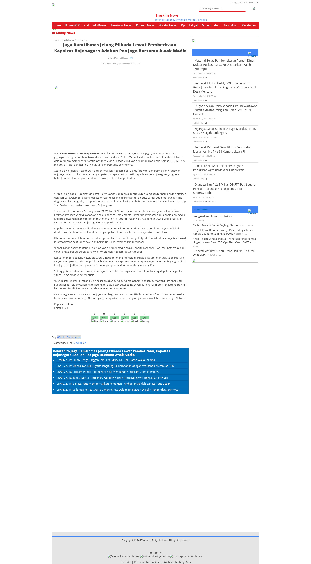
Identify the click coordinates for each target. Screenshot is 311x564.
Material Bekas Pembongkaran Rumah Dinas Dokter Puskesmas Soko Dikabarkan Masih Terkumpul (224, 65)
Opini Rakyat (189, 25)
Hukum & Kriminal (77, 25)
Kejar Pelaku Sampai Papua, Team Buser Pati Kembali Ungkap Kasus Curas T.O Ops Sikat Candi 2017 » (225, 240)
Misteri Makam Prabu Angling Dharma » (217, 225)
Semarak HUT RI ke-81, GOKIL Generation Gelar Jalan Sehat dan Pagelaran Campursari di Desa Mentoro (224, 87)
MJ (131, 58)
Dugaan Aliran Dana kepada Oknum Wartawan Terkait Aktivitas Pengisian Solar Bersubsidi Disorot (225, 110)
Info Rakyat (99, 25)
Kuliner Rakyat (146, 25)
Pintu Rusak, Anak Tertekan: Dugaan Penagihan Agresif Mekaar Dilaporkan (218, 168)
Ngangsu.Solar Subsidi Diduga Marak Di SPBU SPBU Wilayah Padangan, (224, 131)
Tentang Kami (183, 562)
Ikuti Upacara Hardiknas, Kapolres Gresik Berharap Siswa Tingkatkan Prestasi (120, 377)
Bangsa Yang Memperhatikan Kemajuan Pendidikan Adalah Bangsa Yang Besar (121, 383)
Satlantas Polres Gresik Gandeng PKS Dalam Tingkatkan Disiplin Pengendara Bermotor (126, 389)
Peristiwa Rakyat (122, 25)
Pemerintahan (210, 25)
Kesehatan (249, 25)
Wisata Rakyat (168, 25)
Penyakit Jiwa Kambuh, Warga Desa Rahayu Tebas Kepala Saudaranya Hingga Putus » (223, 231)
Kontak (168, 562)
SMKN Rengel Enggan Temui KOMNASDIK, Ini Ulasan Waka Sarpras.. (114, 360)
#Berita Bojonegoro (68, 337)
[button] (254, 8)
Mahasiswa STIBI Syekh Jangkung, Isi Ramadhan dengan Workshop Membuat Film (123, 366)
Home (57, 25)
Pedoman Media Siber (147, 562)
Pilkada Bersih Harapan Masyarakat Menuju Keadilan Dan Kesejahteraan (184, 19)
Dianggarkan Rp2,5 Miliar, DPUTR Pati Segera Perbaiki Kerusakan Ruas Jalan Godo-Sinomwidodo (224, 189)
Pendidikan (231, 25)
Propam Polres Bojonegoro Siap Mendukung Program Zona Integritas (116, 371)
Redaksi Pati (210, 201)
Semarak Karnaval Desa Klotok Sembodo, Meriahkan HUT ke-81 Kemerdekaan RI (222, 149)
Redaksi (126, 562)
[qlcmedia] (121, 562)
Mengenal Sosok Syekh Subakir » (212, 216)
